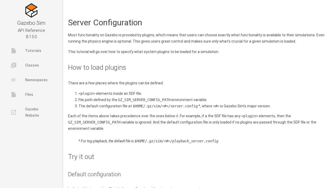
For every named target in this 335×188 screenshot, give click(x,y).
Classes (24, 65)
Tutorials (25, 51)
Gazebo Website (24, 112)
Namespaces (29, 80)
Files (21, 94)
